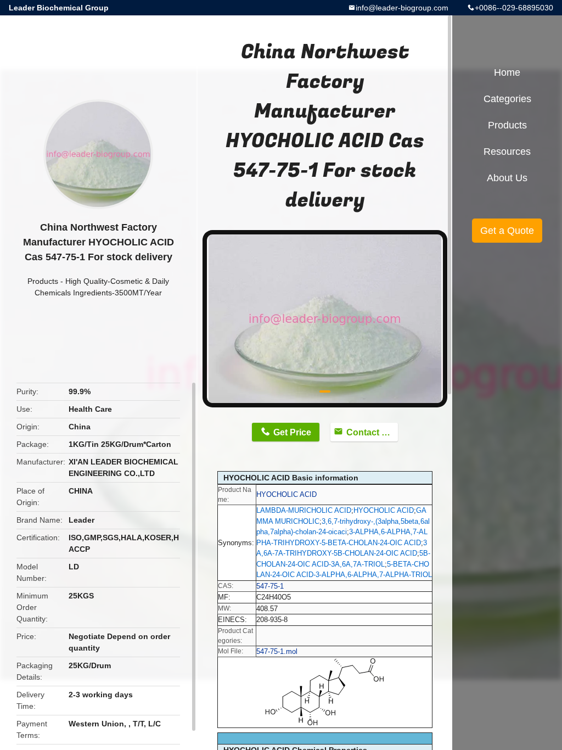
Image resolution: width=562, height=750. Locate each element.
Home (507, 72)
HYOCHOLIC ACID (286, 494)
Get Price (292, 432)
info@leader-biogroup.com (402, 7)
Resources (507, 151)
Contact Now (372, 432)
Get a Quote (507, 230)
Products (42, 281)
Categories (507, 98)
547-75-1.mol (276, 651)
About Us (507, 177)
